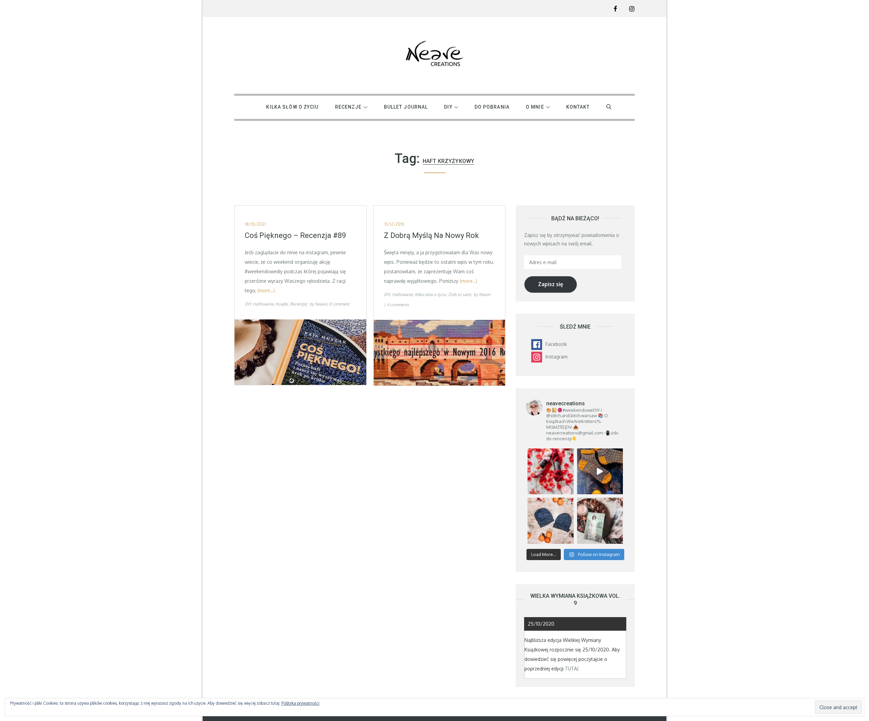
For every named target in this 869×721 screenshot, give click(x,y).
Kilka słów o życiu (292, 107)
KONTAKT (578, 107)
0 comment (339, 304)
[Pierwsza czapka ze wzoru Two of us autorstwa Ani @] (550, 520)
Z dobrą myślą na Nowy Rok (431, 235)
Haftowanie (263, 304)
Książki (282, 304)
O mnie (535, 107)
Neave (320, 304)
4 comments (398, 304)
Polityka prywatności (300, 703)
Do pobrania (492, 107)
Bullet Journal (406, 107)
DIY (448, 107)
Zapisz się (550, 284)
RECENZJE (348, 107)
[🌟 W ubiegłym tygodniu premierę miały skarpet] (600, 471)
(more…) (266, 290)
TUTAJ (571, 668)
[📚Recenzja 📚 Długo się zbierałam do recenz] (600, 520)
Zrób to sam (459, 294)
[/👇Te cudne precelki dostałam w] (550, 471)
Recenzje (298, 304)
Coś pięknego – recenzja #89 (295, 235)
